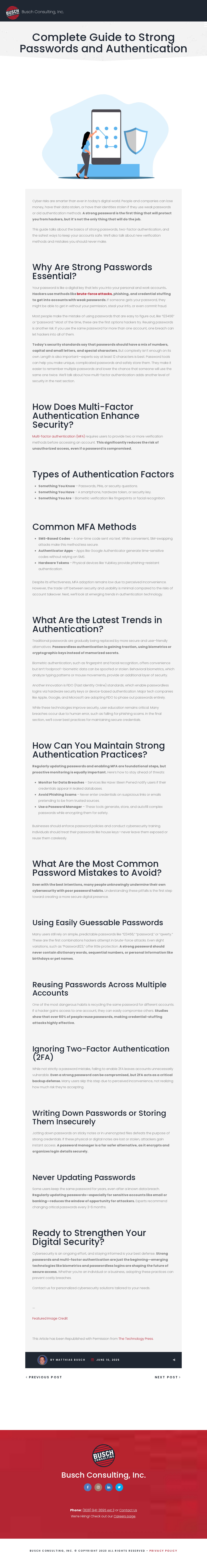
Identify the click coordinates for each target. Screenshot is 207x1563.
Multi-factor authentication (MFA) (58, 436)
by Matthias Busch (67, 1359)
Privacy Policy (163, 1550)
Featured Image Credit (50, 1318)
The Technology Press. (136, 1338)
